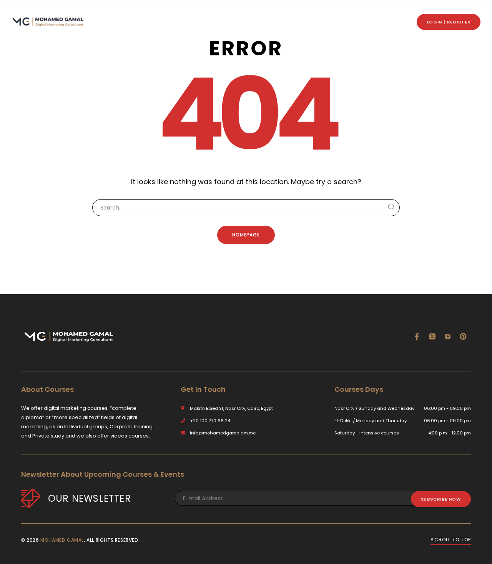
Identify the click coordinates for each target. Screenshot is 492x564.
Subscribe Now (441, 499)
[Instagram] (447, 336)
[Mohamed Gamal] (48, 22)
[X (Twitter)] (432, 336)
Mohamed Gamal (62, 540)
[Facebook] (417, 336)
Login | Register (448, 22)
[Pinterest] (463, 336)
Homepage (246, 234)
